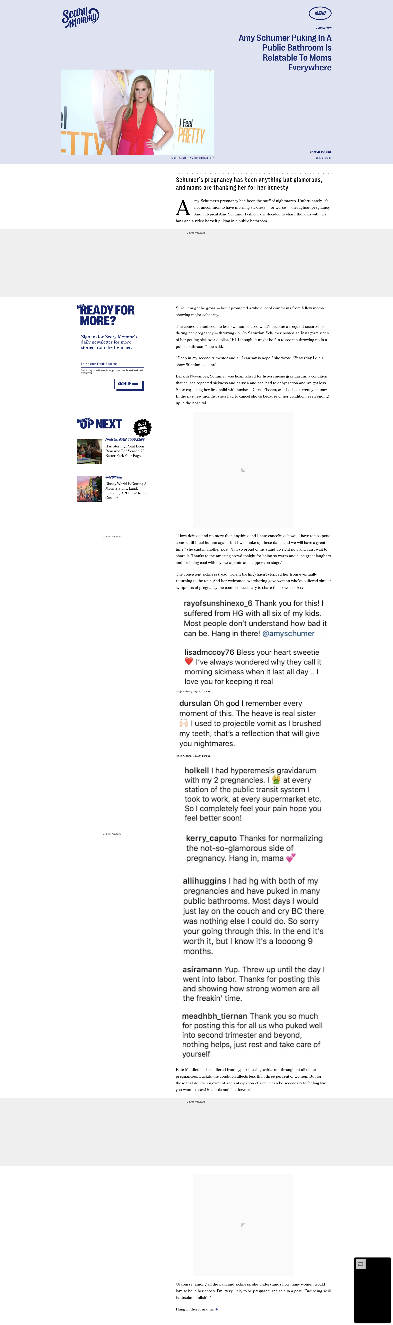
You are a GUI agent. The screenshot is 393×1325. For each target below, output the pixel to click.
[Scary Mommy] (80, 17)
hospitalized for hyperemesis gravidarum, (271, 376)
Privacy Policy (86, 373)
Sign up (124, 384)
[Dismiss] (386, 1261)
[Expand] (358, 1261)
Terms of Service (132, 370)
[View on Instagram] (243, 470)
